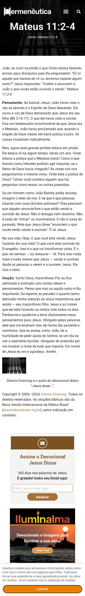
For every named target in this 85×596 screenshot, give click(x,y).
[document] (42, 298)
